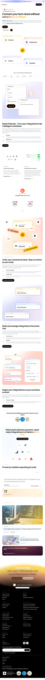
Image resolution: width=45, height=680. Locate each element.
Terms (3, 664)
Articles (3, 637)
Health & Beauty (5, 617)
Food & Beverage (5, 621)
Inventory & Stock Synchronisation (30, 611)
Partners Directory (27, 626)
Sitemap (3, 665)
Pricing (3, 601)
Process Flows (5, 607)
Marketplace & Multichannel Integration (31, 609)
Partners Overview (27, 627)
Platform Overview (6, 596)
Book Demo (4, 599)
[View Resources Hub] (22, 553)
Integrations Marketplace (28, 599)
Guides (3, 639)
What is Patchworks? (27, 636)
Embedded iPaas (5, 597)
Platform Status (5, 631)
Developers (25, 616)
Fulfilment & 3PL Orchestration (29, 607)
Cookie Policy (4, 662)
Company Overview (27, 637)
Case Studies (26, 639)
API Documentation (6, 627)
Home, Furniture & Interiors (7, 619)
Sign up (27, 652)
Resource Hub (5, 636)
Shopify (24, 596)
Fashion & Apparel (5, 616)
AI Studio (4, 609)
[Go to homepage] (4, 4)
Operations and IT (26, 617)
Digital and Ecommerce (28, 619)
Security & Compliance (6, 659)
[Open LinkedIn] (27, 645)
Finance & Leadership (27, 621)
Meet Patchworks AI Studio (27, 1)
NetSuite (25, 597)
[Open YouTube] (24, 645)
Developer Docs (5, 629)
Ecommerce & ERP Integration (29, 606)
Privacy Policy (13, 654)
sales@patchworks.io (6, 646)
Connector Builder (6, 606)
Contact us (4, 644)
